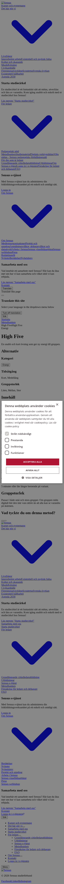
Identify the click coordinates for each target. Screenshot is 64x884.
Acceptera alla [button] (32, 461)
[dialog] (32, 442)
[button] (32, 477)
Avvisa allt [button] (32, 470)
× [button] (57, 404)
